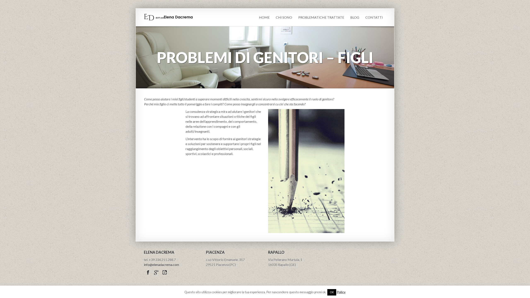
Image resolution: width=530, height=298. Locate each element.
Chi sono (284, 17)
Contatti (374, 17)
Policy (341, 292)
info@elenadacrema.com (161, 265)
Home (264, 17)
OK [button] (332, 292)
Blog (354, 17)
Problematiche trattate (321, 17)
